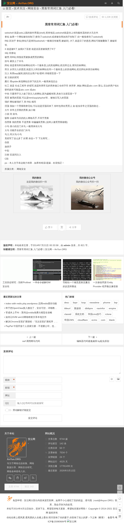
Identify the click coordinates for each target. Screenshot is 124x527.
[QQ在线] (17, 478)
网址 (7, 395)
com (103, 320)
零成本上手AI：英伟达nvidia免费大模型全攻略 (29, 312)
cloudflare (83, 320)
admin (67, 245)
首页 (8, 8)
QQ (7, 403)
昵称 (10, 380)
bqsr (75, 302)
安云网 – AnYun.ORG (20, 3)
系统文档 (79, 314)
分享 (74, 227)
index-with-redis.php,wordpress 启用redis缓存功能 (31, 303)
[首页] (119, 487)
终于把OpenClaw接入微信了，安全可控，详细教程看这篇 (35, 308)
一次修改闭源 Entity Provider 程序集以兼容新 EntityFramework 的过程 (105, 286)
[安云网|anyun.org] (71, 521)
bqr (116, 302)
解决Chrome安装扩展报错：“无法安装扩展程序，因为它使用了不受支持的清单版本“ (48, 321)
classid (67, 314)
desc (66, 302)
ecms (94, 320)
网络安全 (33, 8)
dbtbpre (89, 308)
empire (112, 308)
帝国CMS (69, 320)
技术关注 (19, 8)
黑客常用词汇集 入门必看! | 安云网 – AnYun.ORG (42, 249)
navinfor (101, 308)
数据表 (77, 308)
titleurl (67, 308)
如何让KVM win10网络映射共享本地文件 (26, 317)
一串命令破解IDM (42, 282)
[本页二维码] (119, 516)
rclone (108, 314)
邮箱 (10, 387)
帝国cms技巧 (94, 314)
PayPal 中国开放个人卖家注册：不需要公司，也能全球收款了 (37, 326)
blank (112, 320)
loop (83, 302)
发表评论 (93, 17)
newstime (94, 302)
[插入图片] (118, 379)
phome (106, 302)
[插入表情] (111, 379)
